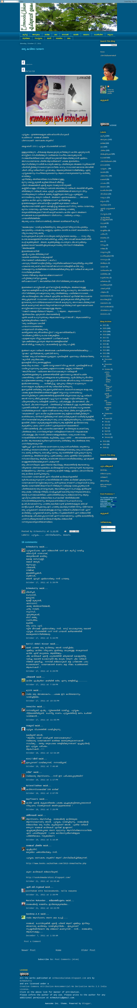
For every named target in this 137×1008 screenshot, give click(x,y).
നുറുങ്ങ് (103, 223)
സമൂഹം (103, 197)
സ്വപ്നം (103, 245)
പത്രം (102, 234)
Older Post (88, 950)
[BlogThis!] (72, 531)
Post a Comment (32, 941)
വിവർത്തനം (104, 310)
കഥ (55, 34)
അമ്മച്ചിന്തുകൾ (106, 154)
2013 (105, 350)
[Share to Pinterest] (78, 531)
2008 (105, 447)
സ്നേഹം (110, 34)
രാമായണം (104, 303)
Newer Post (29, 950)
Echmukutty (32, 547)
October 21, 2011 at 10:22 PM (42, 908)
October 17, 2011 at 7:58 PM (42, 684)
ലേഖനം (86, 34)
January (108, 437)
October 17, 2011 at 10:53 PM (42, 701)
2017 (105, 338)
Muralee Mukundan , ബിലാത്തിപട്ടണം (46, 900)
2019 (105, 331)
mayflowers (32, 799)
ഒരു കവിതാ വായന (107, 402)
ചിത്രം (102, 150)
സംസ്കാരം (38, 38)
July (106, 421)
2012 (105, 353)
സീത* (29, 772)
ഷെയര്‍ (103, 179)
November (108, 364)
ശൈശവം (104, 314)
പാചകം (103, 183)
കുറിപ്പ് (24, 34)
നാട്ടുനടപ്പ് (104, 252)
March (107, 434)
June (107, 425)
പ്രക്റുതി (104, 288)
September (108, 413)
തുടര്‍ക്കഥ (26, 38)
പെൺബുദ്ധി (105, 285)
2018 (105, 334)
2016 (105, 341)
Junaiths (31, 707)
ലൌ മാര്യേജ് (105, 306)
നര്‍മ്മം (102, 248)
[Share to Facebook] (76, 531)
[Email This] (70, 531)
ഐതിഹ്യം (104, 278)
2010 (105, 441)
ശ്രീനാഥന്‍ (31, 815)
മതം (69, 38)
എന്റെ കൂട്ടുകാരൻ (108, 395)
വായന (103, 267)
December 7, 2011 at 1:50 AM (42, 936)
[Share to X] (74, 531)
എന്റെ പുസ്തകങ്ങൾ (107, 208)
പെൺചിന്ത (98, 34)
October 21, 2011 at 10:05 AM (42, 881)
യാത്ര (75, 34)
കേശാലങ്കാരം (105, 296)
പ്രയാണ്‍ (30, 677)
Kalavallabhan (34, 786)
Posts (105, 527)
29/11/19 (30, 71)
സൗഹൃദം (104, 259)
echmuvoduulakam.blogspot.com (69, 978)
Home (58, 950)
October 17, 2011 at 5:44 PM (42, 638)
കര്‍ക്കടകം (104, 281)
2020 (105, 328)
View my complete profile (111, 91)
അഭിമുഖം (104, 263)
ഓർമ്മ (47, 34)
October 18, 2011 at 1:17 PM (42, 780)
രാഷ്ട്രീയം (104, 230)
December (108, 359)
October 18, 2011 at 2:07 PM (42, 793)
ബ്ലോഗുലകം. (105, 473)
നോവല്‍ (65, 34)
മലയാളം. (103, 470)
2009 (105, 444)
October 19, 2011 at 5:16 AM (42, 840)
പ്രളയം (103, 292)
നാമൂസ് (30, 726)
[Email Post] (65, 531)
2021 (105, 325)
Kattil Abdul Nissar (37, 644)
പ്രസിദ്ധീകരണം (53, 535)
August (107, 418)
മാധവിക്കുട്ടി (104, 299)
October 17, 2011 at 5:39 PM (42, 582)
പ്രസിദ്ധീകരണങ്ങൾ (108, 55)
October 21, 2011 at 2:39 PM (42, 895)
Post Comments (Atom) (67, 959)
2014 (105, 347)
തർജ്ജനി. (104, 477)
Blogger (86, 1003)
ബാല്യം (59, 38)
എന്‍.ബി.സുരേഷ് (35, 887)
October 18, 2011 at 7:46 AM (42, 766)
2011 (105, 356)
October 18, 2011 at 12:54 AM (42, 753)
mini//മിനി (31, 759)
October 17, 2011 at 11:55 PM (42, 720)
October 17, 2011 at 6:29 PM (42, 671)
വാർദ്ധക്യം (104, 270)
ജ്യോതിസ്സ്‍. (104, 481)
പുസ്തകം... (37, 535)
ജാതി (49, 38)
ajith (29, 690)
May (106, 428)
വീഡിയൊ (104, 194)
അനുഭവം (36, 34)
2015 (105, 344)
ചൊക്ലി (103, 158)
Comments (107, 530)
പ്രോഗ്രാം (104, 176)
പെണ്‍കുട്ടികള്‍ (105, 256)
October (108, 369)
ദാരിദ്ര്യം (104, 274)
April (106, 431)
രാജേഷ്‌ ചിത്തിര (34, 845)
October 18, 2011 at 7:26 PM (42, 809)
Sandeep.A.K (32, 914)
